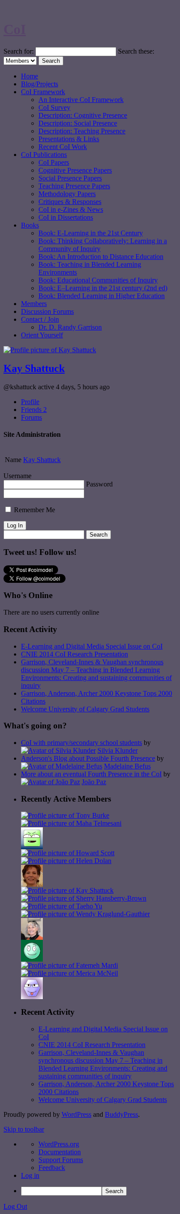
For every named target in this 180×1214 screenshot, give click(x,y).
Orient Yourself (42, 335)
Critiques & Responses (69, 201)
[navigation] (90, 1168)
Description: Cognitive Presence (82, 115)
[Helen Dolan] (66, 860)
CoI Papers (53, 162)
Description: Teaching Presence (81, 131)
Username (17, 475)
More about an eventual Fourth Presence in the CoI (91, 774)
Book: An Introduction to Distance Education (100, 256)
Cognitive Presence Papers (75, 170)
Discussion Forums (47, 311)
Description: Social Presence (77, 123)
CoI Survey (54, 107)
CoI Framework (43, 91)
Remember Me (33, 509)
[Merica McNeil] (69, 973)
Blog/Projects (39, 84)
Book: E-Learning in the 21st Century (90, 233)
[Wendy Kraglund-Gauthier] (85, 914)
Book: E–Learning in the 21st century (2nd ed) (102, 288)
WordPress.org (58, 1144)
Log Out (15, 1206)
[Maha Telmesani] (71, 823)
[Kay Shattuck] (67, 890)
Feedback (51, 1167)
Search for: (18, 51)
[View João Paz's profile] (50, 782)
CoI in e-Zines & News (70, 209)
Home (29, 76)
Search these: (136, 51)
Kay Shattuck (34, 368)
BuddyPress (121, 1114)
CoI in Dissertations (65, 217)
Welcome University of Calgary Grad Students (85, 709)
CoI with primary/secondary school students (81, 742)
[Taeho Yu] (61, 906)
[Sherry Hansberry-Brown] (83, 898)
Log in (30, 1175)
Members (34, 303)
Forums (31, 417)
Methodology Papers (67, 193)
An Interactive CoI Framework (81, 99)
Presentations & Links (68, 139)
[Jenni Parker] (32, 937)
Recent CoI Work (62, 146)
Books (30, 225)
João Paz (94, 782)
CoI (14, 29)
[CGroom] (32, 996)
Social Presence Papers (70, 178)
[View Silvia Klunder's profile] (58, 750)
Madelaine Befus (127, 766)
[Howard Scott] (67, 853)
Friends (34, 409)
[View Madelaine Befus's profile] (61, 766)
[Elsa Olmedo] (32, 884)
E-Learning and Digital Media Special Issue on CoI (92, 646)
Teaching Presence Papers (74, 186)
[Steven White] (32, 959)
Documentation (59, 1152)
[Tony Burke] (65, 815)
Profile (30, 401)
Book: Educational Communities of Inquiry (98, 280)
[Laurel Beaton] (32, 846)
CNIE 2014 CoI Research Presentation (74, 654)
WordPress (76, 1114)
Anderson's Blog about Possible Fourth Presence (88, 758)
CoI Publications (44, 154)
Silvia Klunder (117, 750)
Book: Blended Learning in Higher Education (101, 295)
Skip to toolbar (23, 1129)
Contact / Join (40, 319)
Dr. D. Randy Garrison (70, 327)
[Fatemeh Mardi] (69, 965)
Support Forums (60, 1159)
